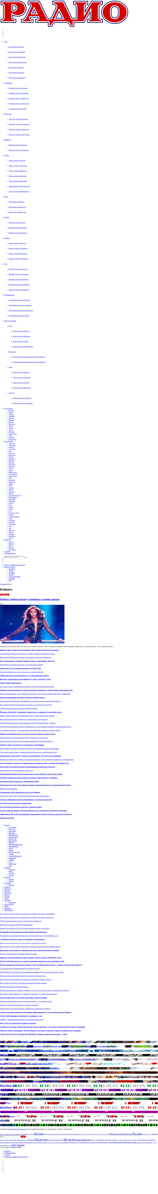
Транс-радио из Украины (18, 166)
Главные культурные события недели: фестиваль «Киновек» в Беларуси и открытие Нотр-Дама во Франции (42, 1027)
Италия (11, 422)
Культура (11, 544)
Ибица (11, 470)
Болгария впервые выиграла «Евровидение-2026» (19, 781)
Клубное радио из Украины (19, 93)
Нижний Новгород (15, 495)
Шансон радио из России (18, 145)
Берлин (11, 457)
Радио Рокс (5, 1103)
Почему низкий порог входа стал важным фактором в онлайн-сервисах (26, 741)
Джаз (10, 367)
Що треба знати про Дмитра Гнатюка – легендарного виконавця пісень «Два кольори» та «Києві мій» (48, 1059)
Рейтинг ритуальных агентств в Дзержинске (16, 925)
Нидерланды (13, 434)
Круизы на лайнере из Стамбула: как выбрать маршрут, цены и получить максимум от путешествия (36, 759)
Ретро (6, 217)
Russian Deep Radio (9, 1090)
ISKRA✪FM (6, 1094)
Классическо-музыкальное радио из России (29, 357)
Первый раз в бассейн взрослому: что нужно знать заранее (21, 665)
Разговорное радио (30, 1142)
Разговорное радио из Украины (20, 305)
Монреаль (12, 491)
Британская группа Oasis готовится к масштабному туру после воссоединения (30, 756)
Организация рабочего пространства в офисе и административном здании (27, 654)
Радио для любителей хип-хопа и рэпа (103, 1140)
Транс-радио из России (17, 160)
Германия (12, 416)
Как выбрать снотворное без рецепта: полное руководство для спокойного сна (29, 936)
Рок (5, 42)
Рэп (5, 264)
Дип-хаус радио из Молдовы (19, 135)
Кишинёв (12, 480)
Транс (6, 155)
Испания (11, 420)
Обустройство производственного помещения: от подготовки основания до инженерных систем (35, 727)
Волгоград (12, 464)
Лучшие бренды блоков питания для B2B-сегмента (19, 708)
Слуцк (11, 518)
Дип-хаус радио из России (18, 119)
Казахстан (12, 424)
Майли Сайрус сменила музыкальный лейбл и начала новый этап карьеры (29, 650)
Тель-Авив (12, 524)
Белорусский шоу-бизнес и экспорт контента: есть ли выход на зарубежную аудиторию (33, 811)
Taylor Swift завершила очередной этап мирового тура (21, 1016)
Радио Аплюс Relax (9, 1086)
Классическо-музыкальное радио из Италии (29, 362)
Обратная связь (9, 553)
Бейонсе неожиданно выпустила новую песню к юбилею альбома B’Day (27, 734)
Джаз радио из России (21, 372)
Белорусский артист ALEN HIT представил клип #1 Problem (23, 998)
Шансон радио (7, 1145)
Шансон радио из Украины (18, 150)
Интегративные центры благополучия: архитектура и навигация (24, 738)
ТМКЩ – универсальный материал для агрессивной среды (21, 1020)
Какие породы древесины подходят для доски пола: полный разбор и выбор (23, 943)
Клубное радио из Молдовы (19, 103)
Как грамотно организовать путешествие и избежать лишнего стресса (25, 979)
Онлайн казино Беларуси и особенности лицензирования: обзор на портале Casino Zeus (41, 1081)
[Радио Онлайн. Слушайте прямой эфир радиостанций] (64, 27)
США (10, 435)
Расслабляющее (75, 1134)
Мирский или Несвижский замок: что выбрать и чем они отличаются (25, 657)
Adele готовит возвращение (10, 683)
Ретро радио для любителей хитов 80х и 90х (84, 1142)
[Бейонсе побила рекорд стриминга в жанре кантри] (32, 643)
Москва (11, 493)
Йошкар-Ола (13, 472)
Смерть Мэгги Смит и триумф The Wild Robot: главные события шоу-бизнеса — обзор (33, 1034)
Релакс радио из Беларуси (18, 253)
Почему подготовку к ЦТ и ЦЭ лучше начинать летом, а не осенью (24, 928)
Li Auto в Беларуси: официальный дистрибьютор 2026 (20, 968)
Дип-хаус (8, 114)
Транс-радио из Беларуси (18, 171)
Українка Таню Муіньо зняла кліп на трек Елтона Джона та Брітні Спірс (34, 1099)
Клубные (8, 83)
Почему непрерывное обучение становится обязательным (22, 697)
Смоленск (12, 520)
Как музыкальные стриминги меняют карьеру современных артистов (27, 661)
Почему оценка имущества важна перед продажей (18, 954)
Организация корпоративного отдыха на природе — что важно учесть (26, 1001)
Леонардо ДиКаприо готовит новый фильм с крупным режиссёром (26, 800)
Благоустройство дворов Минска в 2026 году (16, 770)
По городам (8, 441)
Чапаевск (12, 534)
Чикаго (11, 538)
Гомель (11, 468)
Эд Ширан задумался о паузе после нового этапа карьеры (22, 939)
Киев (10, 478)
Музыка (11, 547)
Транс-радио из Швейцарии (19, 191)
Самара (11, 515)
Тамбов (11, 860)
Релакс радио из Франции (18, 259)
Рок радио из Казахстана (18, 62)
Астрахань (12, 449)
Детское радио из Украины (23, 403)
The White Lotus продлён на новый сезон (15, 803)
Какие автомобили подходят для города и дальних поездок (21, 672)
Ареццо (11, 447)
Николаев (12, 501)
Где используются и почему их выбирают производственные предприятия (27, 914)
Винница (12, 462)
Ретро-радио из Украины (18, 228)
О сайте (7, 551)
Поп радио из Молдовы (17, 212)
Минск (11, 490)
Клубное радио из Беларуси (19, 98)
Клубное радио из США (17, 109)
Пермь (11, 509)
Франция (11, 437)
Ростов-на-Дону (14, 513)
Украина (11, 414)
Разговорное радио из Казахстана (21, 310)
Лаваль (11, 484)
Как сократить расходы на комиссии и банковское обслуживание (24, 719)
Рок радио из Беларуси (17, 57)
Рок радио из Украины (17, 52)
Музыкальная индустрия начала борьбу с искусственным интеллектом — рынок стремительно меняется (41, 965)
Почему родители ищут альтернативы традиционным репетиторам (24, 796)
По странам (8, 408)
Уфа (10, 528)
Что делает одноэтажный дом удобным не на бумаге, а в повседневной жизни (28, 994)
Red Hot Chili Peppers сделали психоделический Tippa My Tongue (30, 1072)
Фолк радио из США (20, 341)
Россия (11, 412)
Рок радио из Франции (17, 78)
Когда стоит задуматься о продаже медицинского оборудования (23, 983)
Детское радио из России (22, 398)
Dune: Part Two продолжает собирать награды (18, 1023)
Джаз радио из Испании (22, 388)
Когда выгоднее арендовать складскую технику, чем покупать (22, 976)
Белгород (12, 453)
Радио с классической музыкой (124, 1140)
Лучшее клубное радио (55, 1140)
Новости (7, 540)
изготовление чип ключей (16, 1129)
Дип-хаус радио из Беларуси (19, 129)
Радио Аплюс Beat (7, 818)
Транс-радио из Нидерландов (19, 186)
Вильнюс (11, 461)
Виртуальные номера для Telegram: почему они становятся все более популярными (39, 1051)
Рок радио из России (16, 47)
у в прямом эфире (21, 807)
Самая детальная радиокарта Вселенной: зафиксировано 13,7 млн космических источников (35, 1012)
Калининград (13, 474)
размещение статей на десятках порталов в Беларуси (36, 814)
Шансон (7, 140)
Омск (10, 505)
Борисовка (12, 459)
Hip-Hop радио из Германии (19, 284)
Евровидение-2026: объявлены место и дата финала (20, 792)
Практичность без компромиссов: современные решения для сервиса (25, 1009)
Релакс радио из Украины (18, 248)
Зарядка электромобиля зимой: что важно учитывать (19, 1005)
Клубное (31, 1134)
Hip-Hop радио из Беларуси (19, 279)
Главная (3, 584)
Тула (10, 526)
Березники (12, 455)
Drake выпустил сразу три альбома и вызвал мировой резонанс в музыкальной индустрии (35, 785)
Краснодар (12, 482)
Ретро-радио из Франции (18, 233)
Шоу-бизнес (12, 549)
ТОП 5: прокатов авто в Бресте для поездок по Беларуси (20, 921)
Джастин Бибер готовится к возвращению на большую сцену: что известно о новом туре (34, 763)
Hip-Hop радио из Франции (19, 290)
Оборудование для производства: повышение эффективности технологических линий (32, 972)
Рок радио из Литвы (16, 67)
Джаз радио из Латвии (21, 383)
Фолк (11, 326)
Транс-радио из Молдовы (18, 181)
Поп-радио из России (16, 202)
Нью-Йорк (12, 499)
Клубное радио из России (18, 88)
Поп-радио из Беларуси (17, 207)
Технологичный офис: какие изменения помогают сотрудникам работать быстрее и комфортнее (35, 694)
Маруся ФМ (5, 1055)
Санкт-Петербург (14, 517)
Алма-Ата (12, 443)
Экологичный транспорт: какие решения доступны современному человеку (28, 723)
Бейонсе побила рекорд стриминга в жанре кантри (29, 599)
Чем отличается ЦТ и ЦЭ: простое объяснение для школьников (29, 1068)
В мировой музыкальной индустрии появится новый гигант (23, 932)
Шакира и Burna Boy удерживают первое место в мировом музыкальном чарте (31, 712)
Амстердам (12, 445)
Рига (10, 511)
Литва (11, 430)
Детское (11, 393)
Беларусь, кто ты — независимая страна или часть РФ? (26, 1064)
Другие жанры (10, 321)
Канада (11, 426)
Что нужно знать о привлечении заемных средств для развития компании (27, 686)
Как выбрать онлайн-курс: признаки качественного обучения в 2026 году (27, 917)
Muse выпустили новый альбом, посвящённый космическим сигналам (27, 767)
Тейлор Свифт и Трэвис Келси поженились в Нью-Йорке (22, 745)
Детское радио (4, 1140)
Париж (11, 507)
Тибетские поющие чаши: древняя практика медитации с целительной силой (28, 752)
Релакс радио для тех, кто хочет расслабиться (53, 1142)
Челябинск (12, 536)
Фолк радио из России (21, 331)
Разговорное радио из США (19, 315)
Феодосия (12, 530)
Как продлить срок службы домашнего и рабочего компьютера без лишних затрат (30, 947)
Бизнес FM (5, 1120)
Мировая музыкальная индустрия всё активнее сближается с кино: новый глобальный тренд (36, 690)
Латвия (11, 428)
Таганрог (12, 522)
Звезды (11, 542)
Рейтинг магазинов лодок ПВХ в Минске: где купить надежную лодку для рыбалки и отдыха (34, 990)
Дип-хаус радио (22, 1140)
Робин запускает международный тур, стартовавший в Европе (24, 676)
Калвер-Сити (13, 476)
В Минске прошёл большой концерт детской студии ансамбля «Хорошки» (29, 778)
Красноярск (13, 841)
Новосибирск (13, 497)
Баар (10, 451)
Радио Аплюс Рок (8, 1107)
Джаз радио (13, 1140)
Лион (10, 486)
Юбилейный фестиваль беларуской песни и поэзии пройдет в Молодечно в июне (31, 774)
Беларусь (11, 410)
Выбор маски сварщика (8, 789)
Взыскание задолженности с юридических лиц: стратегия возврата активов (29, 950)
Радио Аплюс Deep (9, 1112)
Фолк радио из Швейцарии (23, 347)
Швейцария (12, 439)
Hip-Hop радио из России (18, 269)
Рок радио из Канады (16, 72)
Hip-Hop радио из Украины (19, 274)
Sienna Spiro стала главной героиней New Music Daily (20, 668)
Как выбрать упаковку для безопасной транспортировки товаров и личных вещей (30, 730)
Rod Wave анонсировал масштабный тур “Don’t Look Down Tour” (25, 679)
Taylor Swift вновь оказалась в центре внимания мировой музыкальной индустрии (32, 961)
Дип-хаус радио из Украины (19, 124)
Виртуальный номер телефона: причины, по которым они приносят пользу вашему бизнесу (43, 1042)
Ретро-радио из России (17, 222)
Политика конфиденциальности (16, 1157)
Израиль (11, 418)
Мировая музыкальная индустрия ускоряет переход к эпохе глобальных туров (30, 958)
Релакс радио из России (17, 243)
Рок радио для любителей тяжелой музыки (117, 1142)
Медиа (11, 546)
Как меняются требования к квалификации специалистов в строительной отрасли (30, 701)
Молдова (11, 432)
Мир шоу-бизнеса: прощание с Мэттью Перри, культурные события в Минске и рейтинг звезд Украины (40, 1030)
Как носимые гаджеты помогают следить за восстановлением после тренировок (29, 749)
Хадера (11, 532)
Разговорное (9, 295)
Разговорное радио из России (19, 300)
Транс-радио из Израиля (17, 176)
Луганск (11, 488)
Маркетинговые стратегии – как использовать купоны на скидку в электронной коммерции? (44, 1077)
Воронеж (11, 466)
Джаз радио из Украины (22, 377)
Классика (12, 352)
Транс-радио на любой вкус (145, 1142)
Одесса (11, 503)
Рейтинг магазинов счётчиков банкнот (14, 987)
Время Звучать (7, 1116)
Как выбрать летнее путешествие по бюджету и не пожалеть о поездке (26, 705)
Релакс (7, 238)
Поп (6, 197)
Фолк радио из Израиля (21, 336)
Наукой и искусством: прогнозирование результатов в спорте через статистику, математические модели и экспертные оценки (58, 1046)
